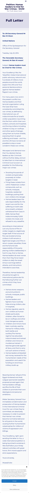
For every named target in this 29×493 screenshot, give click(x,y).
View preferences (14, 489)
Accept (15, 481)
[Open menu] (25, 1)
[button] (26, 467)
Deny (14, 485)
